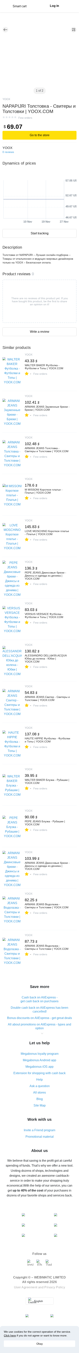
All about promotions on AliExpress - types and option (39, 1026)
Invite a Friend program (39, 1130)
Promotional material (40, 1136)
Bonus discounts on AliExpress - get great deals (39, 1018)
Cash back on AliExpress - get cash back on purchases (39, 999)
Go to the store (39, 135)
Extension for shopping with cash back (39, 1073)
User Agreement (25, 1287)
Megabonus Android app (39, 1060)
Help (39, 1079)
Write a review (39, 331)
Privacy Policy (54, 1287)
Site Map (40, 1105)
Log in (54, 5)
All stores (39, 1092)
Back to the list (5, 30)
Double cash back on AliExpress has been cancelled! (39, 1009)
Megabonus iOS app (39, 1066)
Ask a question (40, 1086)
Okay (39, 1343)
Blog (39, 1099)
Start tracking (40, 233)
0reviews (8, 152)
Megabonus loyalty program (39, 1053)
